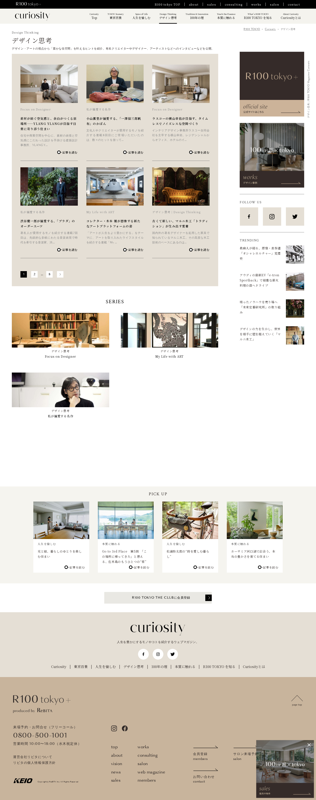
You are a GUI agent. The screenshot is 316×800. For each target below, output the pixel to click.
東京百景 (115, 16)
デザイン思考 (168, 16)
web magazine (151, 772)
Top (94, 16)
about (194, 4)
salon (274, 4)
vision (116, 764)
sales (211, 4)
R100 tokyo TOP (167, 4)
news (116, 772)
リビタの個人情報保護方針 (34, 762)
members (147, 780)
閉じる (309, 745)
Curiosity (270, 29)
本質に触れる (226, 16)
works (256, 4)
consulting (233, 4)
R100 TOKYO (252, 29)
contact (294, 4)
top (114, 747)
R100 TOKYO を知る (258, 16)
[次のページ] (60, 274)
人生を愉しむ (141, 16)
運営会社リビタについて (32, 757)
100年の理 (197, 16)
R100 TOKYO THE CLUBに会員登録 (161, 597)
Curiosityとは (291, 16)
